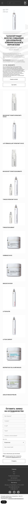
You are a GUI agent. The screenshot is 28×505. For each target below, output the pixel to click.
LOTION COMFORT (7, 339)
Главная (14, 469)
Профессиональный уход (14, 475)
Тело (14, 473)
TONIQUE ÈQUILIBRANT (8, 227)
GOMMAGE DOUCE (7, 255)
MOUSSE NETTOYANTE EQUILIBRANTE (12, 171)
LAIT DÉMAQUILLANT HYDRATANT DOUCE (13, 143)
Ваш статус (5, 439)
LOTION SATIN (6, 311)
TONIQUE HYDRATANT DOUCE (10, 199)
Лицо (14, 471)
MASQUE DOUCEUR (7, 283)
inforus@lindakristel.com (14, 487)
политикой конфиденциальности (13, 457)
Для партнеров (14, 478)
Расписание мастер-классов (14, 480)
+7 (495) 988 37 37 (14, 489)
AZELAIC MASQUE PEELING (9, 394)
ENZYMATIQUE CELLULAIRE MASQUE (12, 367)
